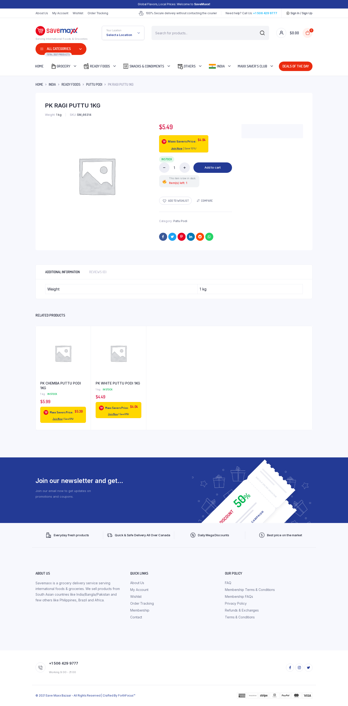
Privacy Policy (236, 603)
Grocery (63, 66)
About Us (42, 13)
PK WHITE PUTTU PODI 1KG (118, 383)
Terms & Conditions (240, 617)
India (220, 66)
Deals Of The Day (294, 66)
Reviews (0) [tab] (98, 272)
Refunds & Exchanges (242, 610)
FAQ (228, 583)
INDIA (52, 84)
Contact (136, 617)
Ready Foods (99, 66)
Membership (139, 610)
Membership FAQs (239, 596)
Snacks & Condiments (146, 66)
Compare (207, 200)
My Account (60, 13)
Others (189, 66)
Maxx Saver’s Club (252, 66)
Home (39, 66)
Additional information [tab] (62, 272)
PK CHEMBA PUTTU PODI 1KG (60, 385)
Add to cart (213, 167)
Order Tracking (98, 13)
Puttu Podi (94, 84)
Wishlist (78, 13)
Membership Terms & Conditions (250, 590)
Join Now (177, 148)
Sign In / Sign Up (301, 13)
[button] (175, 201)
